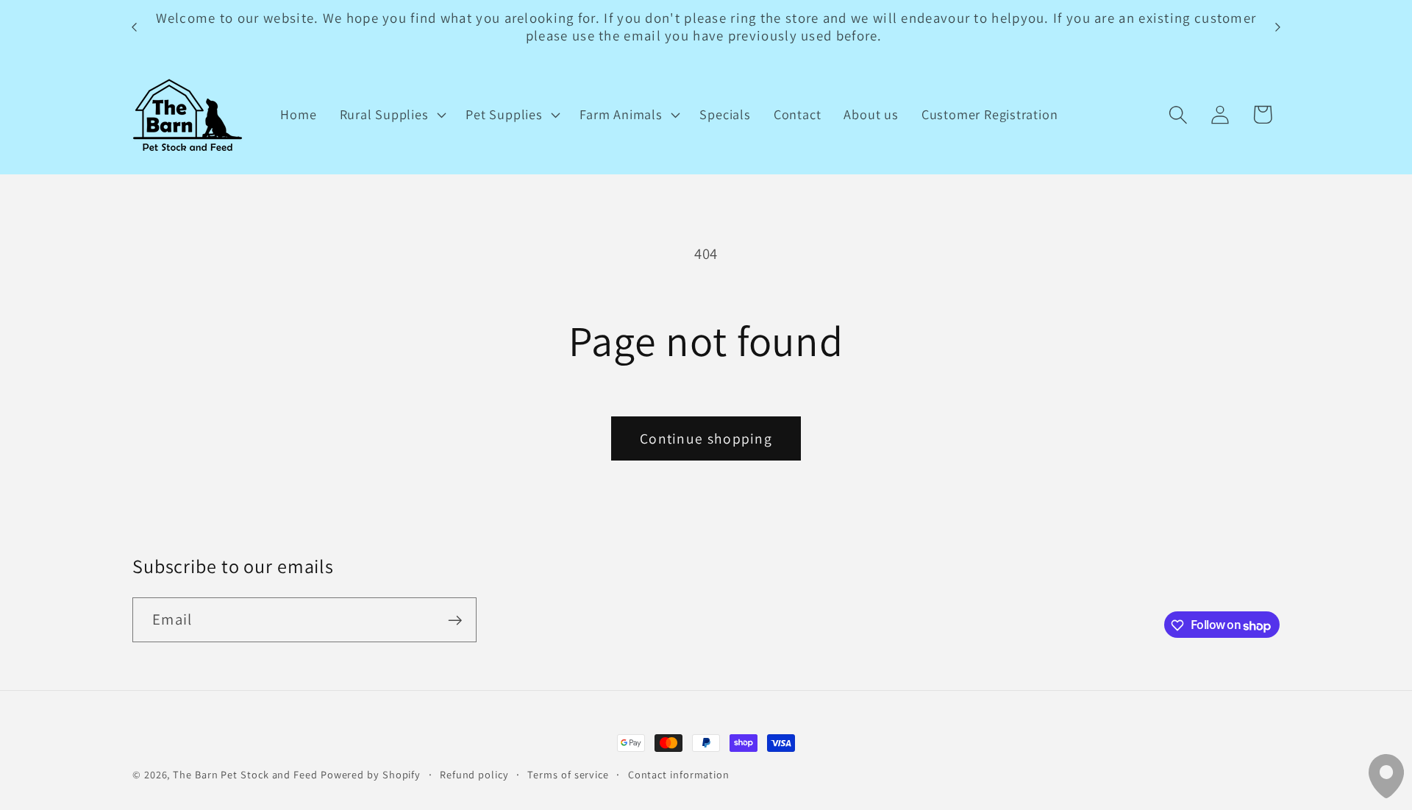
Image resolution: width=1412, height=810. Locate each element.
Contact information (679, 774)
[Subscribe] (455, 620)
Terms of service (568, 774)
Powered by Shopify (371, 774)
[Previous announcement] (134, 27)
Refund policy (474, 774)
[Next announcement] (1278, 27)
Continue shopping (706, 438)
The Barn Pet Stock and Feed (245, 774)
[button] (391, 115)
